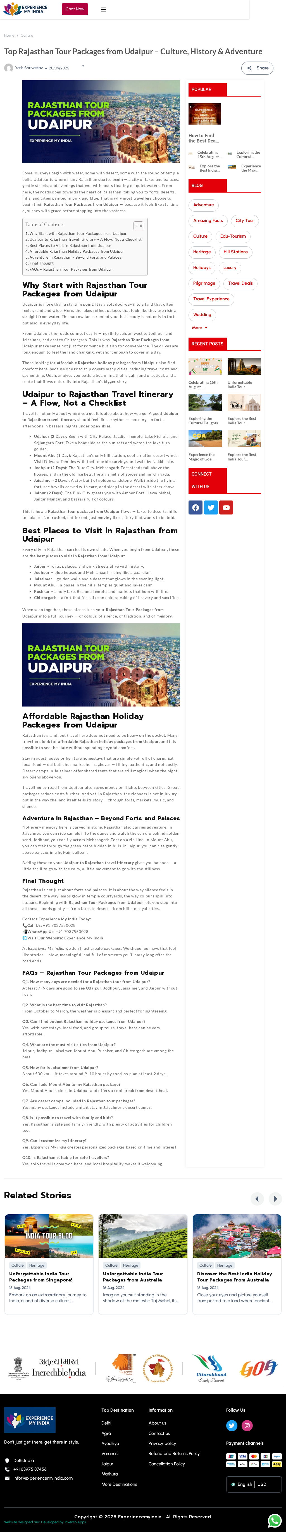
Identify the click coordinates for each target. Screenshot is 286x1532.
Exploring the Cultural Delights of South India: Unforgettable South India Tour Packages (249, 154)
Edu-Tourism (233, 236)
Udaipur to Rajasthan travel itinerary (98, 862)
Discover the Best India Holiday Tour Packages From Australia (234, 1277)
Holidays (202, 267)
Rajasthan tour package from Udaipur (84, 511)
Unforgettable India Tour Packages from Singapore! (40, 1277)
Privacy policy (162, 1443)
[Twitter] (231, 1425)
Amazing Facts (208, 220)
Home (9, 35)
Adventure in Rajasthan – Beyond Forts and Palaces (75, 257)
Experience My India (58, 918)
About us (157, 1423)
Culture (27, 35)
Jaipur (107, 1463)
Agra (106, 1433)
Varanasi (109, 1453)
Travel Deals (240, 283)
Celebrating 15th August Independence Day (209, 154)
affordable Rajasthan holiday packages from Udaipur (108, 741)
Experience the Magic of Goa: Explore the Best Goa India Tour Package (251, 168)
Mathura (109, 1474)
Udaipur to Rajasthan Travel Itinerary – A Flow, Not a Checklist (86, 239)
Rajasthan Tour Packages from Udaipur (106, 902)
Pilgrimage (204, 283)
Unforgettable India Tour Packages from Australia (133, 1277)
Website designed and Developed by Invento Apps (45, 1522)
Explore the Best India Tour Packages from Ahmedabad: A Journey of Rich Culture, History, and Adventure (211, 168)
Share (263, 68)
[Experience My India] (25, 9)
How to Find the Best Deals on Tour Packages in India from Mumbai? (204, 138)
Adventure (203, 204)
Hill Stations (236, 251)
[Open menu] (104, 9)
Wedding (202, 314)
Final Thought (42, 263)
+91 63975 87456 (30, 1469)
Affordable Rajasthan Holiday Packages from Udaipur (77, 251)
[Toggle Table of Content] (135, 226)
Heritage (202, 251)
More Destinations (119, 1484)
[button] (257, 1199)
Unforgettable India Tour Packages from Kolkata (240, 384)
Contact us (159, 1433)
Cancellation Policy (167, 1463)
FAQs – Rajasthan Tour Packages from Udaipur (71, 269)
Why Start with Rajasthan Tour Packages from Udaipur (78, 233)
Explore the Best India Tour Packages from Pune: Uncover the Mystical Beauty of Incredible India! (244, 456)
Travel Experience (211, 298)
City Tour (245, 220)
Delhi (106, 1423)
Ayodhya (110, 1443)
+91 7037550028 (59, 925)
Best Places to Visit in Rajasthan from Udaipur (70, 246)
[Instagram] (247, 1425)
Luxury (230, 267)
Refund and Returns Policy (174, 1453)
